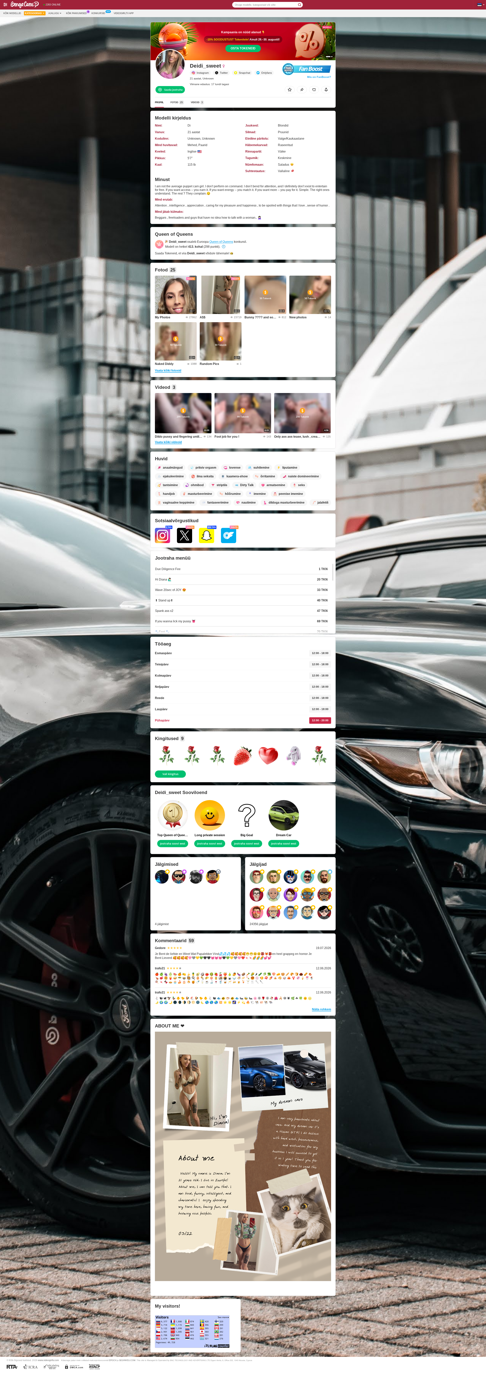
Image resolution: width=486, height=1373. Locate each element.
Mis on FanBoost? (319, 76)
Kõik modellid (12, 13)
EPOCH (112, 1360)
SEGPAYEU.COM (127, 1360)
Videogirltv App (124, 13)
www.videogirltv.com (48, 1360)
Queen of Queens (221, 241)
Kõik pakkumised (76, 13)
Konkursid (98, 13)
